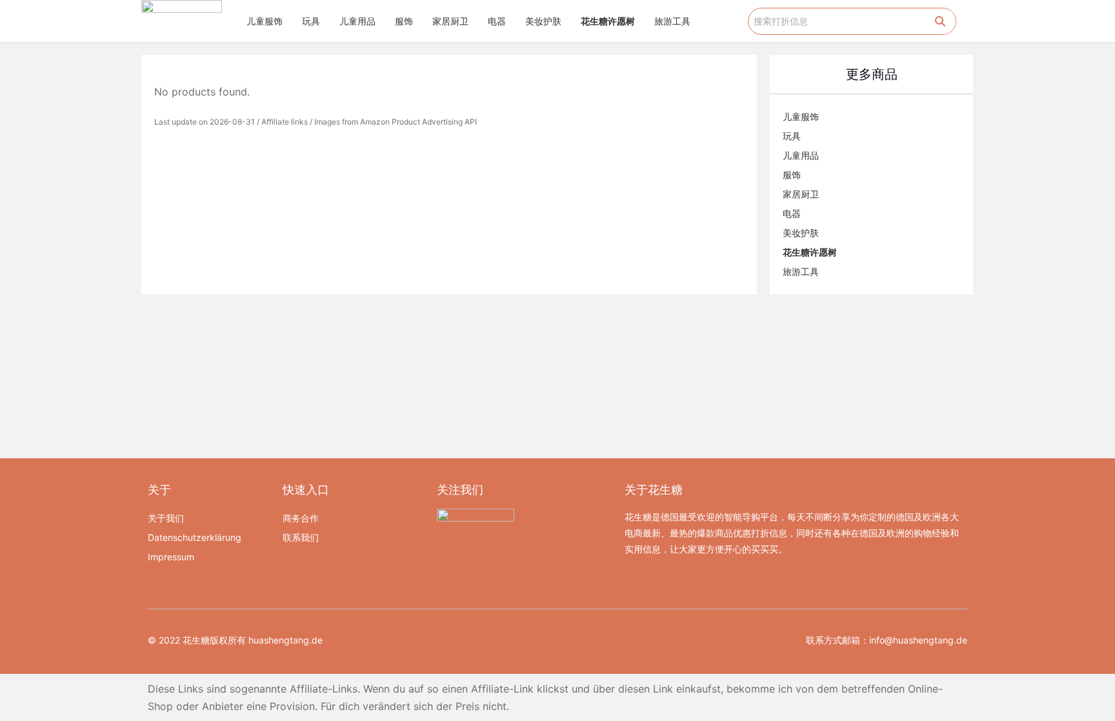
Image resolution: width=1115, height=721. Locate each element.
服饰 (404, 20)
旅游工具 (672, 20)
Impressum (171, 556)
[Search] (940, 21)
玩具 (311, 20)
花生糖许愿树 (608, 20)
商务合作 (301, 518)
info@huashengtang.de (918, 640)
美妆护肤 (543, 20)
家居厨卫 (450, 20)
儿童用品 (357, 20)
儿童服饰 (264, 20)
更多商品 (872, 74)
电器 (497, 20)
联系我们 (301, 537)
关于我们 (166, 518)
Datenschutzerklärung (194, 537)
